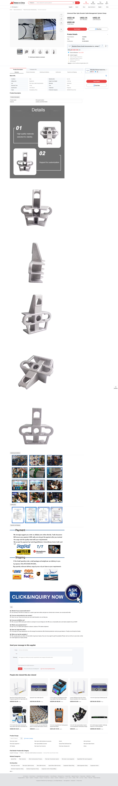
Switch (60, 741)
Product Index (82, 776)
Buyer (77, 7)
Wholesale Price (61, 776)
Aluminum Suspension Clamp (32, 768)
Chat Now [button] (99, 29)
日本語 (74, 777)
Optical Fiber (13, 759)
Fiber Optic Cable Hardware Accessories (42, 741)
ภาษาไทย (81, 777)
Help (84, 7)
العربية (66, 777)
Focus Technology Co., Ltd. (50, 780)
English (27, 777)
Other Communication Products (35, 759)
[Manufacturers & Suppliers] (17, 2)
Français (41, 777)
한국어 (70, 777)
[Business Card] (106, 75)
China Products (32, 776)
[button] (79, 72)
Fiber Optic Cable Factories (28, 765)
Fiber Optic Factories (15, 765)
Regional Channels (75, 776)
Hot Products (25, 776)
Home (11, 9)
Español (31, 777)
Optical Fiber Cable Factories (54, 765)
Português (36, 777)
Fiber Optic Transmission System (52, 759)
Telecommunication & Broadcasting (29, 9)
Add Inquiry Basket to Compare (37, 57)
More (11, 771)
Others (85, 746)
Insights (93, 776)
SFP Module (12, 746)
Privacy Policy (79, 780)
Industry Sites (67, 776)
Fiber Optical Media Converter (40, 743)
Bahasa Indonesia (97, 777)
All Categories (14, 7)
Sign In (69, 63)
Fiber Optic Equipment (42, 9)
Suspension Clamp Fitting (68, 765)
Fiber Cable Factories (41, 765)
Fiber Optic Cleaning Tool (64, 746)
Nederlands (61, 777)
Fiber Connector (22, 759)
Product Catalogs (29, 738)
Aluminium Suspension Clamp (17, 768)
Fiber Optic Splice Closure (89, 743)
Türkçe (85, 777)
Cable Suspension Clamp (82, 765)
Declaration (73, 780)
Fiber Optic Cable (13, 741)
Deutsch (56, 777)
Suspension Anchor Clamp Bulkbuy (49, 768)
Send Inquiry (77, 29)
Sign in (106, 3)
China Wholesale (53, 776)
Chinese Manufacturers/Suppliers (43, 776)
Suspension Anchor (94, 765)
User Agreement (67, 780)
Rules (107, 7)
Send (20, 668)
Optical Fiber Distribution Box (65, 743)
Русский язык (46, 777)
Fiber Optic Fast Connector (40, 746)
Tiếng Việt (90, 777)
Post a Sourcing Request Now (48, 668)
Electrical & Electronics (18, 9)
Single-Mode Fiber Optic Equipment (84, 759)
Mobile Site (89, 776)
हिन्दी (77, 777)
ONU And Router (87, 741)
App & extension (91, 7)
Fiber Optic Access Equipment (68, 759)
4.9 (91, 71)
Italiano (52, 777)
